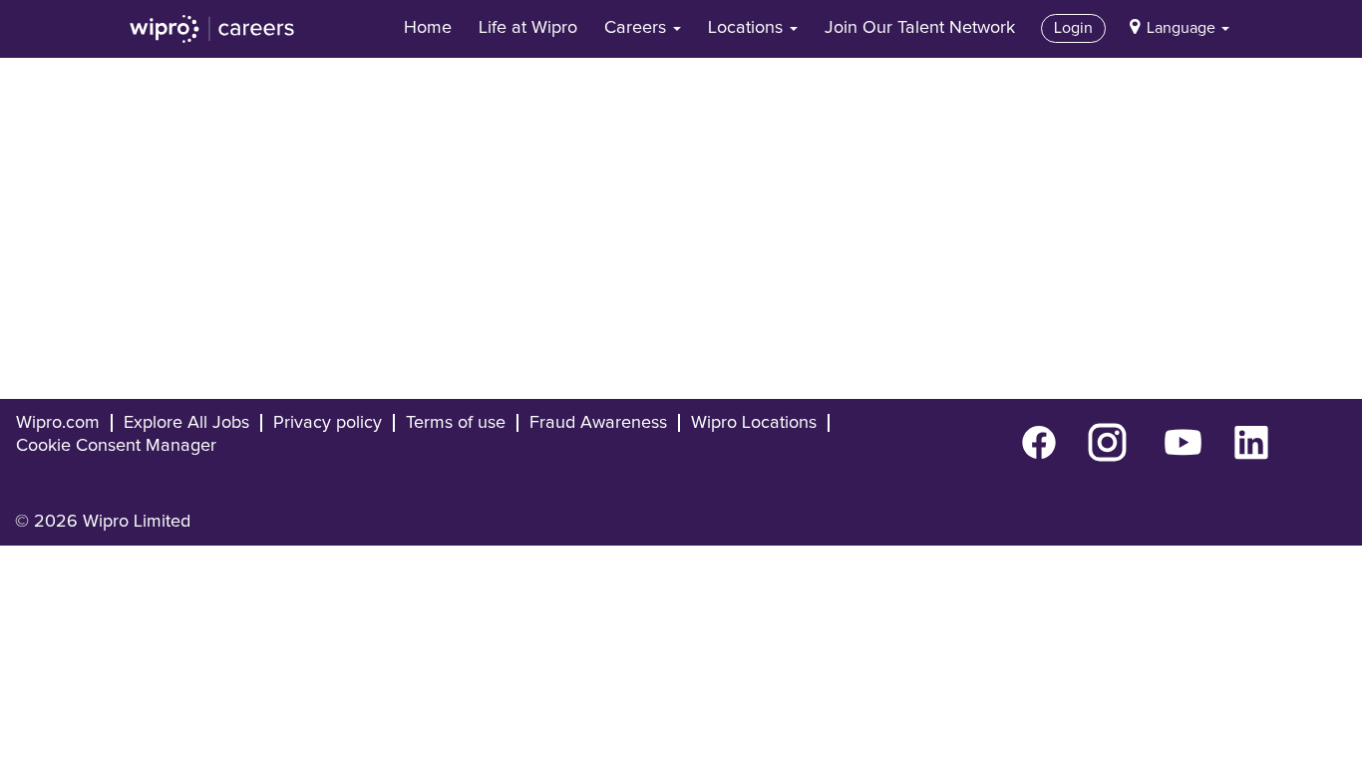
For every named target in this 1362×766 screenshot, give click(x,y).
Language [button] (1183, 28)
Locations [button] (748, 28)
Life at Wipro (528, 28)
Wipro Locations (754, 423)
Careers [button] (637, 28)
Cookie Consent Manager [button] (116, 446)
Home (428, 28)
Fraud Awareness (598, 423)
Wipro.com (58, 423)
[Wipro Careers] (212, 29)
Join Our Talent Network (920, 28)
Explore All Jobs (186, 423)
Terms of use (456, 423)
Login (1073, 28)
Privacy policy (327, 423)
